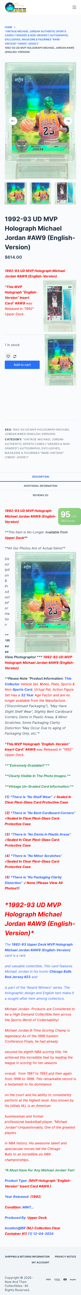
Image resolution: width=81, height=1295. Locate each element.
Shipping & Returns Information (27, 1256)
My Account (40, 1262)
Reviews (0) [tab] (40, 495)
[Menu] (74, 7)
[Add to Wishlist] (8, 357)
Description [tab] (40, 476)
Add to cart (22, 365)
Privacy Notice (65, 1256)
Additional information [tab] (40, 485)
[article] (40, 1095)
